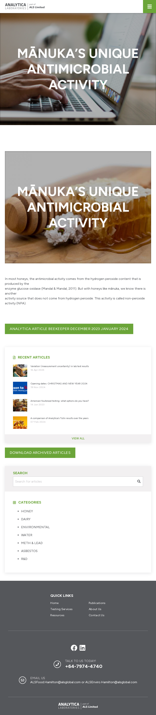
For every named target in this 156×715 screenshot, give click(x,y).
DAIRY (25, 519)
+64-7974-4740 (83, 666)
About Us (95, 609)
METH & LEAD (32, 543)
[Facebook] (74, 648)
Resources (57, 615)
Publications (97, 603)
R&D (24, 559)
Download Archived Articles (40, 452)
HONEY (27, 511)
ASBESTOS (29, 551)
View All (78, 438)
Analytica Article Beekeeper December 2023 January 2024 (69, 329)
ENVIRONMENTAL (35, 527)
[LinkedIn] (82, 648)
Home (54, 603)
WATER (26, 535)
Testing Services (61, 609)
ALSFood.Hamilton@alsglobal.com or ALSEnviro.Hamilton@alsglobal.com (83, 682)
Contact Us (96, 615)
